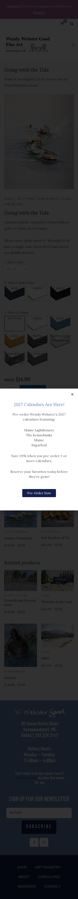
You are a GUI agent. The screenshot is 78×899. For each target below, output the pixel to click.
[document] (39, 449)
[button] (72, 394)
